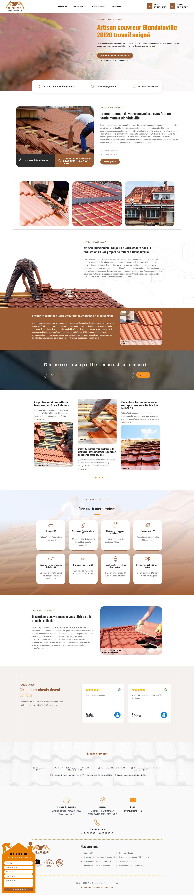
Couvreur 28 (62, 6)
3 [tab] (102, 477)
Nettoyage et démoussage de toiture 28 (99, 857)
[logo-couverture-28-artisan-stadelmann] (18, 11)
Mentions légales (111, 883)
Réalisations (116, 6)
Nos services (78, 6)
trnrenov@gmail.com (133, 811)
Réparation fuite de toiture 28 (130, 866)
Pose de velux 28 (126, 853)
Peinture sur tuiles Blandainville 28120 (98, 775)
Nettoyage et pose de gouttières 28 (97, 861)
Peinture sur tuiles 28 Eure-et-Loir (97, 866)
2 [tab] (99, 477)
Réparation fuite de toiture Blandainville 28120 (50, 769)
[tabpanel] (53, 433)
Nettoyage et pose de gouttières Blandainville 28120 (79, 769)
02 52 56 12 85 (160, 7)
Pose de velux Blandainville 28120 (113, 768)
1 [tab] (95, 477)
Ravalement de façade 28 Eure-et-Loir (134, 857)
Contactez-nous (98, 6)
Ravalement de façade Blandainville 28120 (132, 775)
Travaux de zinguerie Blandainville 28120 (66, 775)
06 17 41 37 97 (182, 7)
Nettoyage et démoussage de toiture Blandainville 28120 (146, 769)
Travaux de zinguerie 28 (129, 861)
